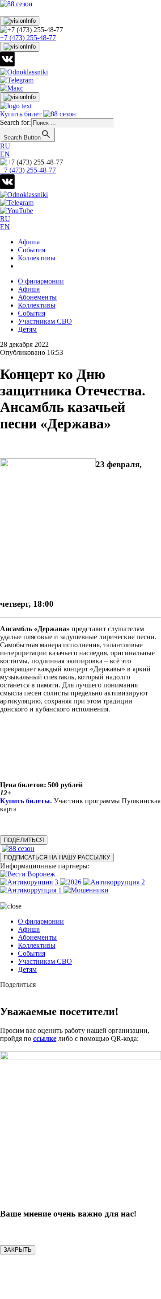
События (31, 250)
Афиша (29, 242)
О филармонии (41, 281)
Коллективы (36, 258)
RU (5, 146)
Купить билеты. (27, 801)
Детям (27, 329)
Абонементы (37, 297)
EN (5, 154)
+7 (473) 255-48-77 (28, 37)
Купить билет (21, 114)
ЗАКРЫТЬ (18, 1249)
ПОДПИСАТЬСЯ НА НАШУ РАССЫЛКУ (57, 857)
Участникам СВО (45, 321)
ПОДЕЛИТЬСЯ (24, 840)
